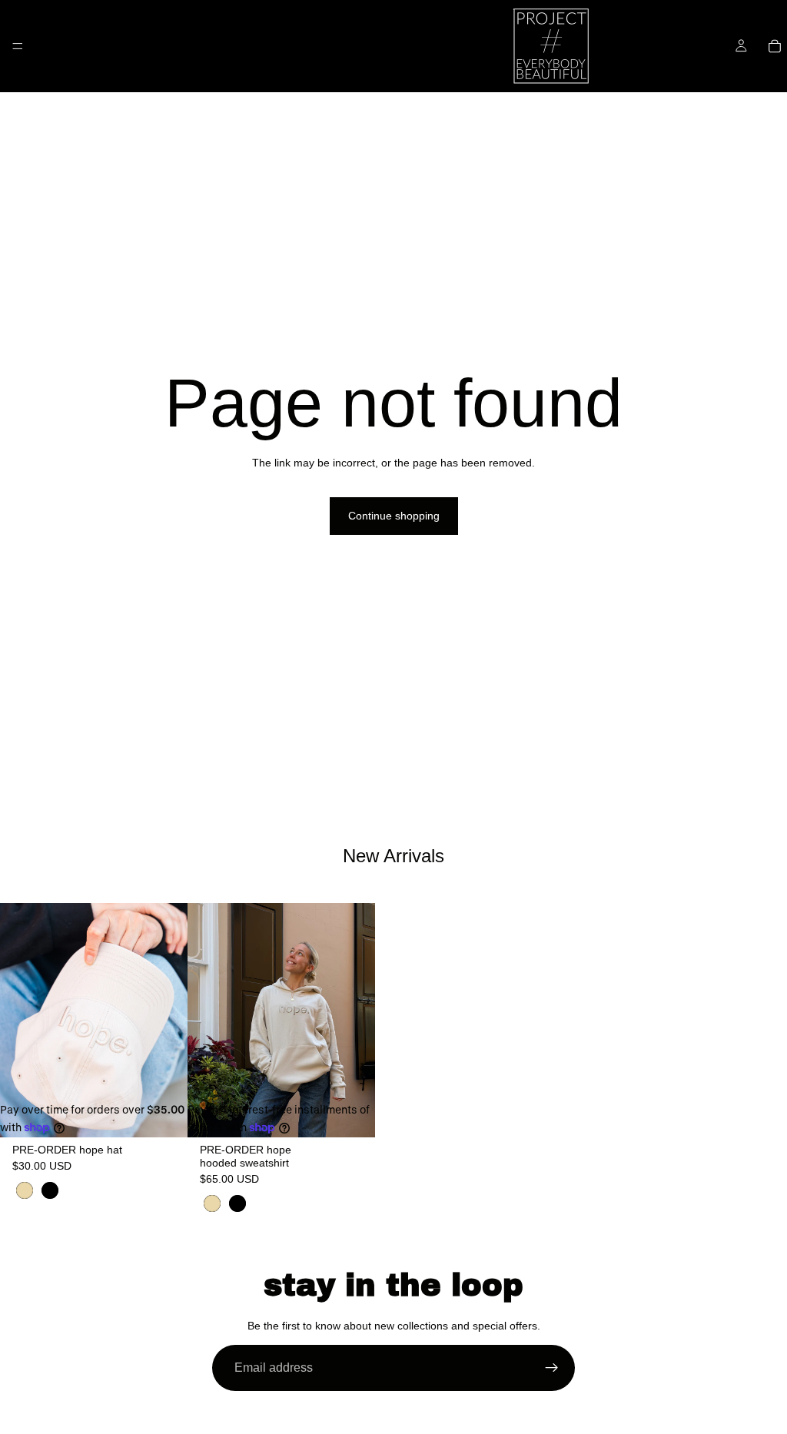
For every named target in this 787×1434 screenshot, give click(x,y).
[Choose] (164, 1114)
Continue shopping (394, 516)
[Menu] (17, 46)
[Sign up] (552, 1368)
